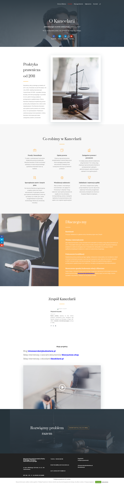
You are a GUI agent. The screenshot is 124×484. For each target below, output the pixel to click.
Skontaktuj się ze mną (78, 427)
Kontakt (95, 4)
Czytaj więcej (104, 482)
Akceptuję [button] (98, 482)
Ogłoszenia (88, 4)
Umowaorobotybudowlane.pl (86, 273)
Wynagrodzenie (78, 4)
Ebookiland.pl (57, 358)
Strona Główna (61, 4)
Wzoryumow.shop (70, 354)
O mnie (70, 4)
